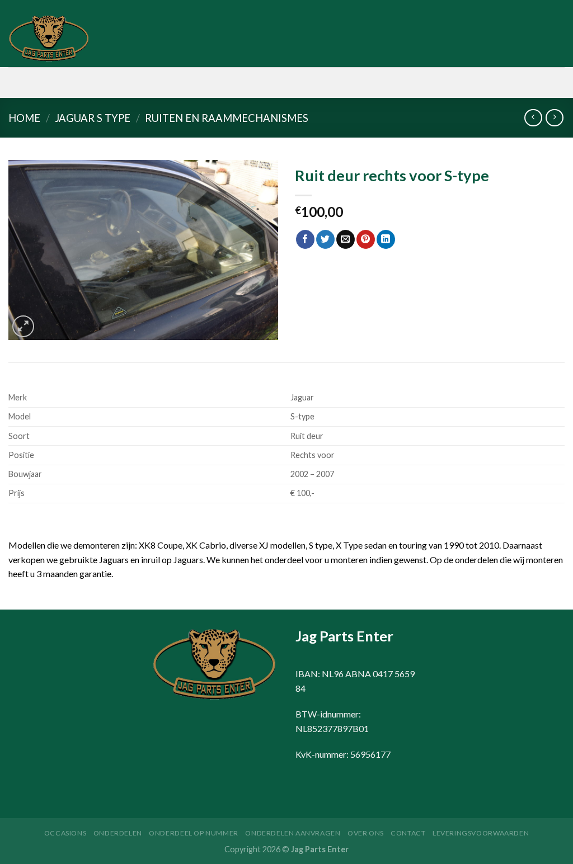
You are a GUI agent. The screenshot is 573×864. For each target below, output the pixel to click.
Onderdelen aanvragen (292, 833)
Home (24, 118)
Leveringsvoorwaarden (481, 833)
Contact (408, 833)
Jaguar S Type (92, 118)
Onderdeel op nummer (193, 833)
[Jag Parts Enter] (64, 39)
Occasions (65, 833)
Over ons (365, 833)
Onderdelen (117, 833)
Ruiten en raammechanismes (226, 118)
